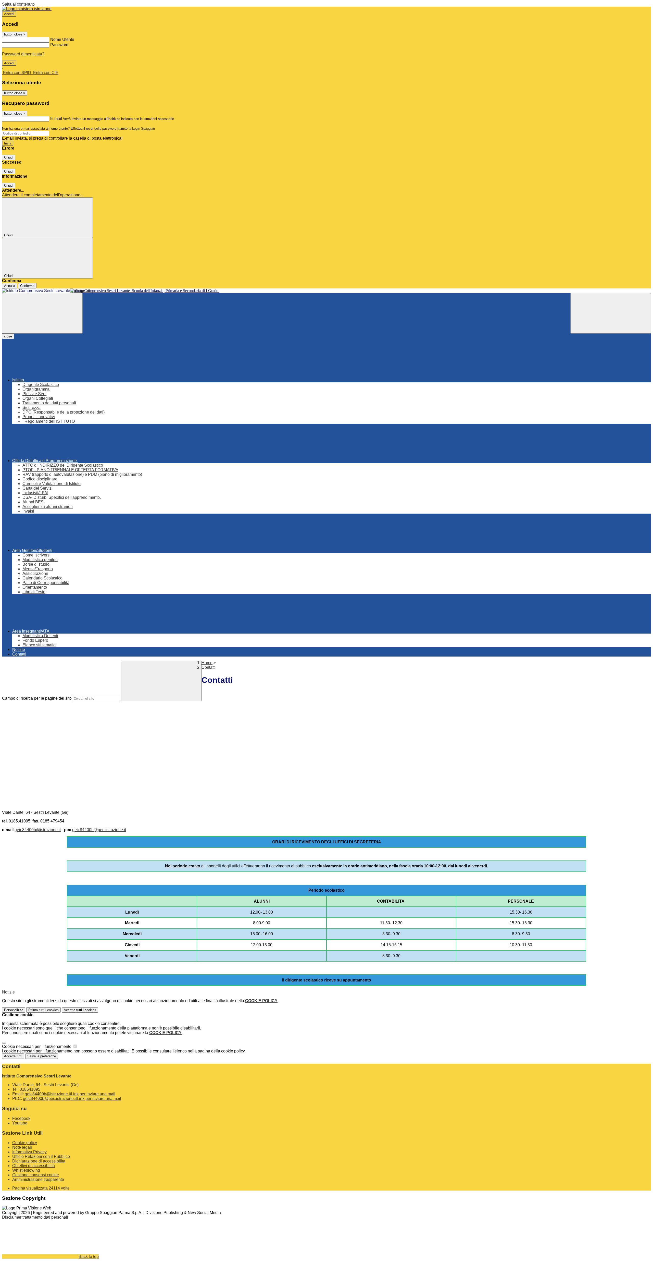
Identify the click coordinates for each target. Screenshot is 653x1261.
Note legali (22, 1147)
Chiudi (8, 157)
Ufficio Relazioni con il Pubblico (41, 1156)
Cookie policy (24, 1143)
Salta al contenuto (18, 4)
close (8, 336)
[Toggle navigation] (42, 313)
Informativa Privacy (29, 1152)
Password (59, 45)
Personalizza (13, 1010)
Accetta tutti (80, 1010)
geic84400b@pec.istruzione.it (99, 830)
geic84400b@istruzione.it (38, 830)
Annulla (9, 286)
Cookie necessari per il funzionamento (37, 1046)
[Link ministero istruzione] (27, 9)
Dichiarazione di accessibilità (38, 1161)
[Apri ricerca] (610, 313)
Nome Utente (62, 39)
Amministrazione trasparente (38, 1179)
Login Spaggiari (143, 128)
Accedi (9, 14)
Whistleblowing (26, 1170)
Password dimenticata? (23, 54)
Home (207, 663)
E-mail (56, 118)
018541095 (30, 1089)
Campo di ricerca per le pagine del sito (37, 698)
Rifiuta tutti (43, 1010)
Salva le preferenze (41, 1056)
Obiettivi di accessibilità (33, 1165)
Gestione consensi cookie (35, 1175)
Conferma (27, 286)
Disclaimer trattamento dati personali (35, 1217)
